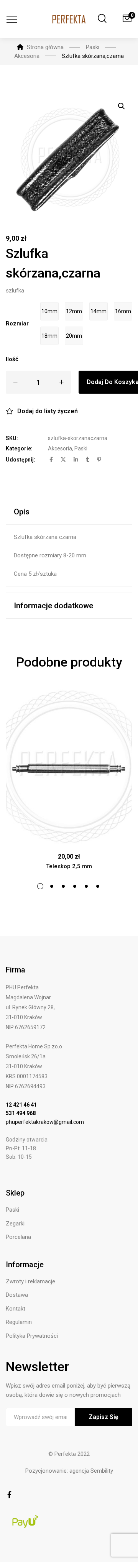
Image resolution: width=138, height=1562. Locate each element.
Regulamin (19, 1322)
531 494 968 (21, 1113)
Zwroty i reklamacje (30, 1281)
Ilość (12, 359)
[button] (121, 106)
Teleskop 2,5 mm (69, 866)
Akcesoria (60, 448)
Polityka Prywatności (32, 1335)
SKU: (12, 438)
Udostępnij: (20, 460)
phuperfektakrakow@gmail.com (45, 1122)
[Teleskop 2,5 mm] (69, 767)
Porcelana (18, 1237)
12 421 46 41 (21, 1105)
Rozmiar (17, 323)
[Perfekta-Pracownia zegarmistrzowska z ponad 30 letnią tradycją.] (69, 19)
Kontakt (15, 1308)
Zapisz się (103, 1417)
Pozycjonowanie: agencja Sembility (69, 1470)
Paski (80, 448)
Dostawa (17, 1294)
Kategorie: (19, 448)
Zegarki (15, 1223)
